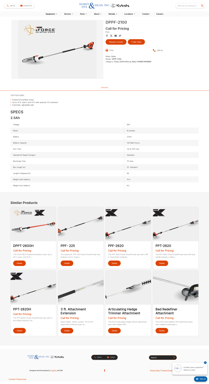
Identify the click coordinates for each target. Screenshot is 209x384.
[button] (11, 6)
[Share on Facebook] (107, 35)
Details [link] (19, 263)
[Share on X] (111, 35)
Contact (145, 14)
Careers (159, 14)
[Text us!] (200, 379)
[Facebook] (104, 370)
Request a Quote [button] (116, 42)
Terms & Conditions (169, 370)
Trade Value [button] (136, 42)
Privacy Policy (155, 370)
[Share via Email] (115, 35)
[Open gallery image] (57, 49)
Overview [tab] (104, 87)
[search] (202, 5)
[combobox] (190, 5)
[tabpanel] (57, 49)
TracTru (53, 370)
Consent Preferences (17, 379)
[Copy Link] (120, 35)
